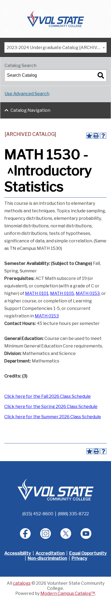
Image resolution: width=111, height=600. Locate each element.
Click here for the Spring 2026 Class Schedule (51, 406)
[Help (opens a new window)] (103, 136)
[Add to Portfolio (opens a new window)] (89, 136)
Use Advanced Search (27, 93)
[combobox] (55, 47)
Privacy (79, 558)
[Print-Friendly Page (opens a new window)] (96, 136)
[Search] (100, 75)
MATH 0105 (62, 293)
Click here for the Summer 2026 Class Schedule (52, 416)
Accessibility (17, 553)
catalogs (22, 583)
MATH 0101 (36, 293)
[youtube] (86, 533)
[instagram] (45, 533)
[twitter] (65, 533)
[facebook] (25, 533)
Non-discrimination (47, 558)
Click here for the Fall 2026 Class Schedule (47, 396)
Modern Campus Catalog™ (67, 593)
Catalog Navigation (30, 110)
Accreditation (50, 553)
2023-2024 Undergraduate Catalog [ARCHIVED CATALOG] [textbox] (56, 47)
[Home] (55, 18)
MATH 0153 (88, 293)
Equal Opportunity (88, 553)
